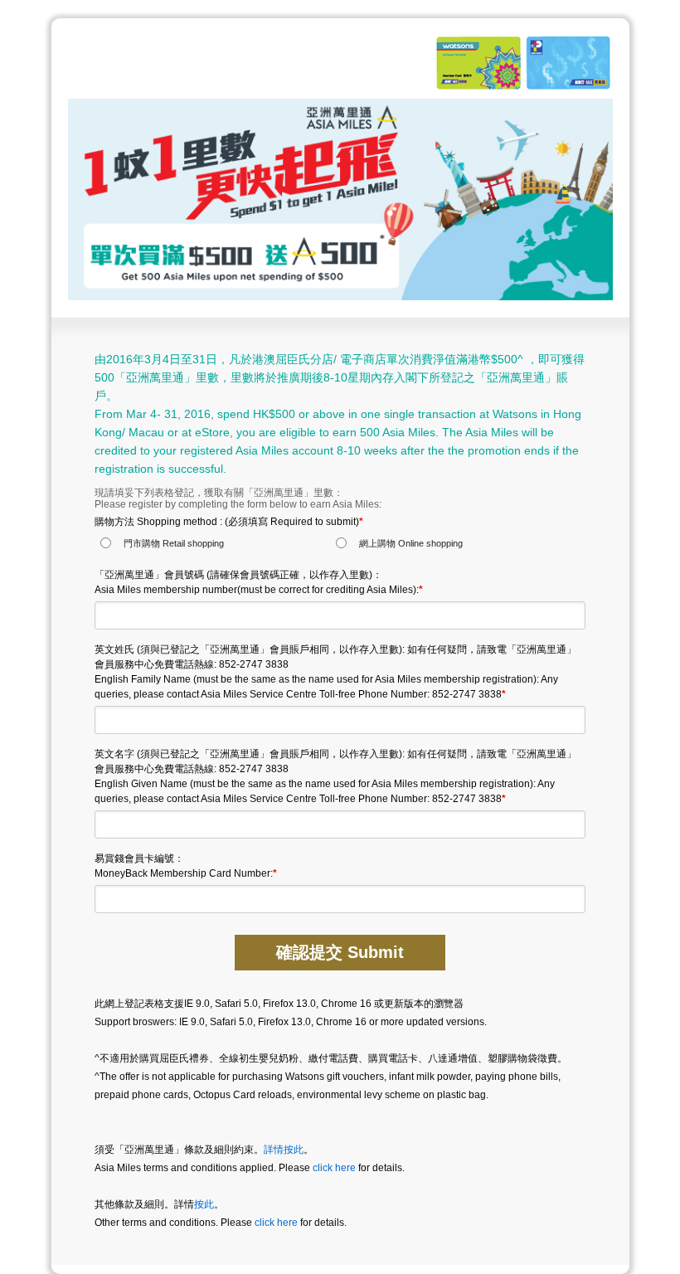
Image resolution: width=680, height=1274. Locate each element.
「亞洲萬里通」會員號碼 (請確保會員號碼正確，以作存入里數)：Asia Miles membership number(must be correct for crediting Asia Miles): (259, 582)
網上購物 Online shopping (411, 543)
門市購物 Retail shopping (174, 543)
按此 (204, 1204)
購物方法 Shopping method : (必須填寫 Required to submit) (229, 522)
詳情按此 (284, 1149)
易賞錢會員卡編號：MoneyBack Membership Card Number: (186, 866)
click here (334, 1168)
